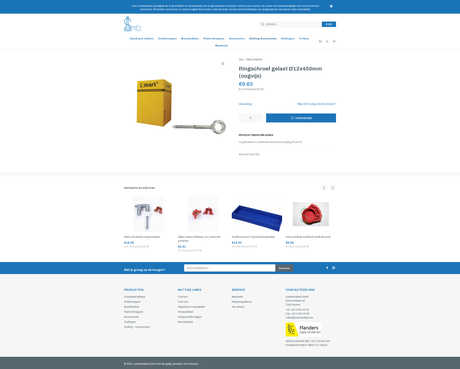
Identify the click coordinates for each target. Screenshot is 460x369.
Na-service (238, 307)
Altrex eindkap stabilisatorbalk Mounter (308, 237)
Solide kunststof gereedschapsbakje (253, 237)
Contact (183, 296)
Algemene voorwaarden (191, 307)
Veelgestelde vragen (190, 317)
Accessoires (131, 317)
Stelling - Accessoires (137, 327)
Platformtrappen (133, 312)
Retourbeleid (185, 322)
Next (332, 187)
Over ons (183, 301)
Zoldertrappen (132, 301)
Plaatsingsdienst (242, 301)
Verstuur (284, 268)
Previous (324, 187)
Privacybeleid (185, 312)
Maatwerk (237, 296)
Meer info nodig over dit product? (317, 104)
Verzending (245, 104)
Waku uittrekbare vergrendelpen (142, 237)
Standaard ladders (134, 296)
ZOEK (328, 24)
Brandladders (131, 307)
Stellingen (130, 322)
